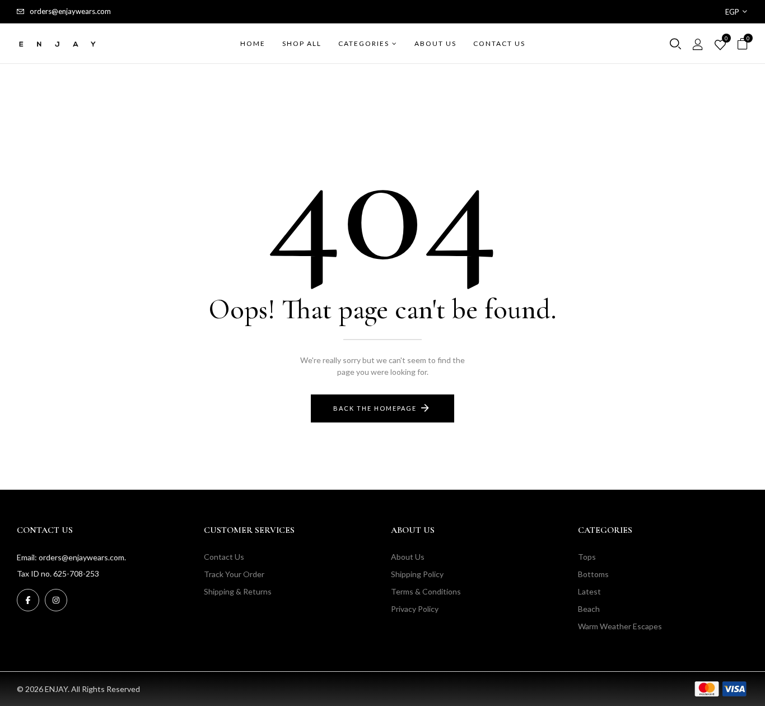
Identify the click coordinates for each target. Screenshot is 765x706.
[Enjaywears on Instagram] (56, 600)
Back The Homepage (375, 408)
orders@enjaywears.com (70, 11)
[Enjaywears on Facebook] (28, 600)
